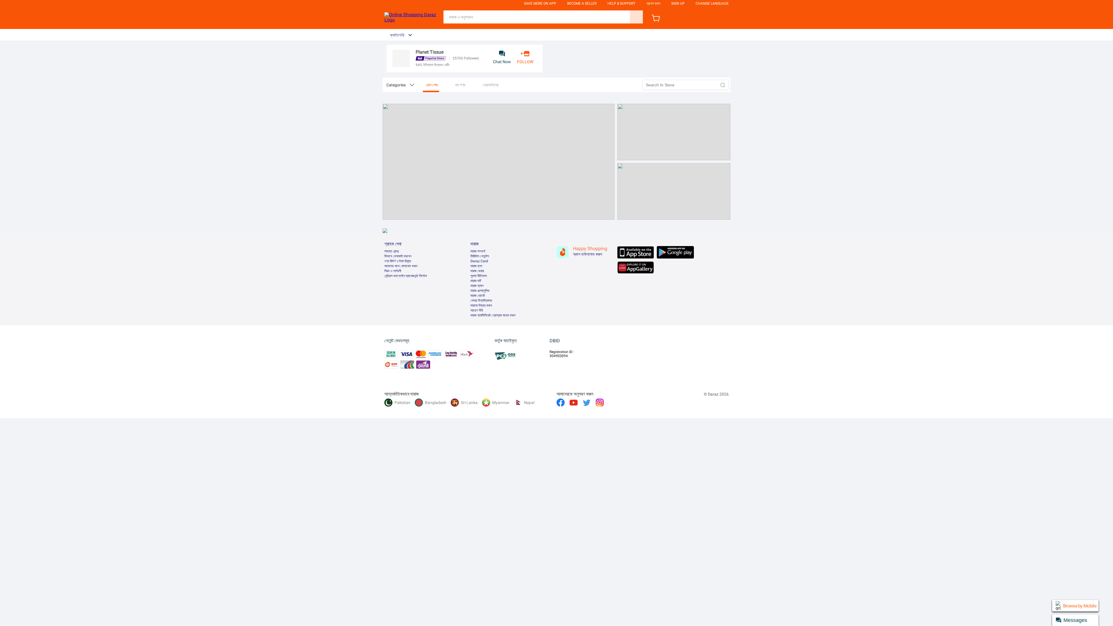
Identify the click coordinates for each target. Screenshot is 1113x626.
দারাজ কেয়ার (477, 271)
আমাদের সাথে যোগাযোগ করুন (400, 266)
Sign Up (678, 3)
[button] (723, 85)
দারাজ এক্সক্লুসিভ (480, 291)
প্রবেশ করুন (653, 3)
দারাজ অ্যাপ (476, 286)
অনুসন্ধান (636, 16)
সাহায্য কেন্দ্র (391, 251)
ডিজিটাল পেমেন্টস (479, 256)
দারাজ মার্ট (475, 281)
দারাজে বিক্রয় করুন (481, 305)
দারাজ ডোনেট (477, 296)
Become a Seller (581, 3)
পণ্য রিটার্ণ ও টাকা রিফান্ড (397, 261)
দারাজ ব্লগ (476, 266)
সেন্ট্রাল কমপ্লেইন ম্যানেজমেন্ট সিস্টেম (405, 276)
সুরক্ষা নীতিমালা (478, 276)
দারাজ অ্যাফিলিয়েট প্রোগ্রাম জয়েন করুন (492, 315)
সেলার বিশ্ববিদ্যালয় (481, 301)
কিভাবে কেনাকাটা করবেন (397, 256)
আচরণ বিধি (476, 310)
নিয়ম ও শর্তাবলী (392, 271)
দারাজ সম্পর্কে (477, 251)
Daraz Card (479, 261)
